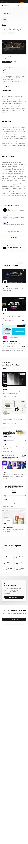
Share (16, 61)
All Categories (6, 550)
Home (3, 10)
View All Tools (13, 237)
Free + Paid (8, 58)
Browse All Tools (13, 623)
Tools (7, 10)
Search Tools (15, 619)
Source (19, 81)
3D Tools (23, 56)
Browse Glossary (13, 597)
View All (5, 368)
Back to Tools (7, 13)
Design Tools (14, 10)
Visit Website (6, 61)
